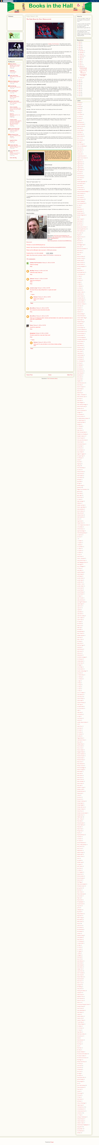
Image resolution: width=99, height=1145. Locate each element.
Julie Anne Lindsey (81, 615)
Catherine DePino (80, 302)
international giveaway (81, 533)
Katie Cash (79, 637)
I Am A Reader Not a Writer (83, 525)
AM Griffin (79, 152)
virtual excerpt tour (81, 1111)
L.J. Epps (79, 681)
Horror (78, 519)
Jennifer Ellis (79, 582)
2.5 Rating (79, 102)
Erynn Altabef (80, 452)
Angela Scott (79, 166)
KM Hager (79, 665)
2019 (79, 83)
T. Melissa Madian (80, 1024)
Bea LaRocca (33, 308)
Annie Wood (79, 185)
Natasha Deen (80, 854)
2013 (79, 94)
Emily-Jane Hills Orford (82, 440)
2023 (79, 47)
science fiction (80, 971)
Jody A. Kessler (80, 598)
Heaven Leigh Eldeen (81, 507)
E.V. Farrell (79, 428)
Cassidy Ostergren (80, 300)
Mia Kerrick (79, 799)
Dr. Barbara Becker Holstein (82, 418)
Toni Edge (79, 1073)
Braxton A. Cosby (80, 258)
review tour (79, 925)
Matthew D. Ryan (80, 787)
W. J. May (79, 1115)
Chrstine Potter (80, 341)
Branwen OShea (80, 256)
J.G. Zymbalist (80, 546)
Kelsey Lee (79, 653)
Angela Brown (80, 162)
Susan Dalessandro (81, 1010)
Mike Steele (79, 821)
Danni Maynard (80, 373)
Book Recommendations (81, 248)
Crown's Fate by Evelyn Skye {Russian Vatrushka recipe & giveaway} (15, 109)
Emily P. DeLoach (80, 438)
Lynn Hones (79, 728)
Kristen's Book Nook (14, 145)
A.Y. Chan (79, 120)
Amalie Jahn (79, 154)
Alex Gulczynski (80, 140)
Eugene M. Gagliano (81, 454)
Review (78, 923)
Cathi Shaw (79, 306)
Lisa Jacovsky (80, 714)
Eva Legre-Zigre (80, 456)
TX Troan (79, 1097)
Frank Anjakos (80, 475)
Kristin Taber (79, 667)
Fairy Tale (79, 462)
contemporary (80, 349)
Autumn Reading (80, 201)
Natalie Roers (79, 850)
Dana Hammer (80, 371)
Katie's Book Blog (13, 157)
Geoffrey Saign (80, 485)
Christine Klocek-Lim (81, 331)
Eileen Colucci (79, 430)
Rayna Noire (79, 915)
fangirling (79, 464)
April (81, 63)
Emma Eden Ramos (81, 444)
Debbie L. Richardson (81, 394)
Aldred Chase (79, 134)
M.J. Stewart (79, 734)
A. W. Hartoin (79, 114)
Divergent (79, 412)
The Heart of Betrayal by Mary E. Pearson (14, 97)
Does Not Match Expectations (15, 87)
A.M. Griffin (79, 118)
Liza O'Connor (79, 718)
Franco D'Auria (80, 473)
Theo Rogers (79, 1059)
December (82, 51)
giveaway (40, 255)
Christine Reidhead (81, 337)
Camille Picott (80, 294)
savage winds (79, 969)
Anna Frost (79, 173)
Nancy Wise (79, 848)
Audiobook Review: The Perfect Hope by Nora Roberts (15, 147)
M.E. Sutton (79, 732)
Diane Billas (79, 400)
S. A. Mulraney (80, 941)
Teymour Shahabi (80, 1052)
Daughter (79, 381)
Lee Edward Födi (80, 706)
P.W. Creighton (80, 872)
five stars (79, 469)
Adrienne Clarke (80, 126)
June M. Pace (79, 619)
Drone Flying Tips (13, 72)
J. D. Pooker (79, 540)
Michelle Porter (80, 815)
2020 (79, 81)
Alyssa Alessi (79, 150)
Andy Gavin (79, 160)
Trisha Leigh (79, 1093)
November (82, 52)
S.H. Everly (79, 947)
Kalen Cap (79, 627)
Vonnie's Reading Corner (14, 81)
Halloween (79, 503)
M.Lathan (79, 736)
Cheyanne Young (80, 321)
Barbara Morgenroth (81, 215)
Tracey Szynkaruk (80, 1087)
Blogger (52, 1142)
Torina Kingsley (80, 1081)
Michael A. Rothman (81, 801)
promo (78, 907)
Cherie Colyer (79, 319)
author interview (80, 199)
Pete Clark (79, 890)
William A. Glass (80, 1123)
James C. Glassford (81, 558)
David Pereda (79, 389)
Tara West (79, 1042)
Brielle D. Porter (80, 264)
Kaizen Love (79, 625)
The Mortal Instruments (82, 1057)
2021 (79, 80)
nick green (79, 864)
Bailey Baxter (79, 209)
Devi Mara (79, 398)
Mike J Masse (80, 819)
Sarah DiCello (79, 963)
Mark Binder (79, 771)
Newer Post (29, 374)
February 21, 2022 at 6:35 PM (39, 325)
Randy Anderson (80, 913)
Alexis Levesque (80, 144)
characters (79, 312)
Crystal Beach (80, 357)
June (81, 59)
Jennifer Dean (80, 580)
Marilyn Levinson (80, 765)
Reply (31, 266)
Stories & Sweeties (13, 107)
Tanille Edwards (80, 1040)
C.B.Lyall (78, 282)
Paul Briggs (79, 882)
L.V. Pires (79, 690)
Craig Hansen (79, 353)
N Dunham (79, 836)
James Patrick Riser (81, 560)
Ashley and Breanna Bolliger (82, 191)
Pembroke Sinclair (80, 886)
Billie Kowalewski (80, 231)
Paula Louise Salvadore (81, 884)
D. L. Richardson (80, 361)
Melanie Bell (79, 793)
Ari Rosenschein (80, 189)
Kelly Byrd (79, 647)
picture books (79, 896)
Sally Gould (79, 957)
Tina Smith (79, 1067)
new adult (79, 860)
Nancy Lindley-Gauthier (81, 844)
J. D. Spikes (79, 542)
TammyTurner (80, 1036)
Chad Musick (79, 310)
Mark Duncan (80, 775)
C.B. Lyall (79, 278)
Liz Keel (78, 716)
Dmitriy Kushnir (80, 416)
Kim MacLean (80, 659)
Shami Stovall (80, 975)
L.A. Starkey (79, 677)
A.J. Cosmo (79, 116)
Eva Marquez (79, 458)
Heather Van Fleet (80, 505)
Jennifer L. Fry (80, 584)
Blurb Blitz (79, 240)
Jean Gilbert (79, 570)
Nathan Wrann (80, 856)
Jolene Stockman (80, 600)
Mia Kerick (79, 797)
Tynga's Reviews (13, 95)
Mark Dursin (79, 777)
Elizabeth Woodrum (81, 436)
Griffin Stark (79, 497)
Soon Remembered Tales (15, 128)
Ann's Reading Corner (14, 90)
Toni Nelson (79, 1075)
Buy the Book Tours (81, 272)
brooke (78, 268)
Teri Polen (79, 1050)
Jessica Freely (80, 590)
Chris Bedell (79, 323)
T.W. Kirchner (80, 1028)
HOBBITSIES (12, 70)
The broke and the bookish (82, 1054)
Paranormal (79, 874)
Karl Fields (79, 629)
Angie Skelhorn (80, 169)
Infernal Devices (80, 529)
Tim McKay (79, 1063)
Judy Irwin (79, 608)
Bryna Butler (79, 270)
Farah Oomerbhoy (80, 467)
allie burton (79, 148)
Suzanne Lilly (79, 1018)
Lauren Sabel (79, 700)
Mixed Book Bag (13, 86)
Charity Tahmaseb (80, 315)
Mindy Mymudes (80, 823)
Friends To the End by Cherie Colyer (83, 69)
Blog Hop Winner (80, 237)
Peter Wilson (79, 892)
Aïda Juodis (79, 128)
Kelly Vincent (79, 651)
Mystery (79, 833)
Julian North (79, 613)
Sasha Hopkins (80, 967)
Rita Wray (32, 270)
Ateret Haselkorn (80, 193)
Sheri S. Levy (79, 982)
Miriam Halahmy (80, 825)
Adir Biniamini (80, 122)
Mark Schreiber (80, 781)
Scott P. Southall (80, 973)
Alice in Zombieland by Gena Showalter (15, 136)
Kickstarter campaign (81, 657)
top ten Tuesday (80, 1079)
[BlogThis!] (48, 253)
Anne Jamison (80, 177)
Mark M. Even (80, 779)
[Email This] (47, 253)
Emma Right (79, 446)
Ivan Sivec (79, 537)
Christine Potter (80, 335)
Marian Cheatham (80, 754)
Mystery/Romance (80, 834)
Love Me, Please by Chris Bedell (83, 75)
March (81, 65)
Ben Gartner (79, 223)
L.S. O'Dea (79, 685)
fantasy (78, 465)
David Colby (79, 385)
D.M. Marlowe (80, 369)
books (78, 254)
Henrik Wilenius (80, 511)
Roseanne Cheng (80, 935)
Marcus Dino (79, 748)
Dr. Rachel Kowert (80, 420)
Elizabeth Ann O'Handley (82, 434)
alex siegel (79, 142)
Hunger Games (80, 523)
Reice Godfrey (80, 919)
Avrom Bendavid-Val (81, 203)
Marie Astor (79, 762)
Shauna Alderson (80, 977)
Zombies (79, 1132)
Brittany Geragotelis (81, 266)
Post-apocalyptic (80, 902)
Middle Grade (79, 817)
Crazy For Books (80, 355)
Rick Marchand (80, 929)
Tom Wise (79, 1071)
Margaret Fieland (80, 752)
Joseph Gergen (80, 604)
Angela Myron (80, 164)
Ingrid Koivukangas (81, 531)
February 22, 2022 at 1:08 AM (42, 333)
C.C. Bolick (79, 284)
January (81, 77)
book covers (79, 246)
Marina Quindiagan (81, 767)
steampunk (79, 992)
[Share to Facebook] (51, 253)
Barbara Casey (80, 213)
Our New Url (12, 141)
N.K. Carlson (79, 840)
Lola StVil (79, 720)
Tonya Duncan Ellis (80, 1077)
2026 (79, 42)
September (82, 56)
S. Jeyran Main (80, 943)
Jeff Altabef (79, 576)
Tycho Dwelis (79, 1099)
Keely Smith (79, 643)
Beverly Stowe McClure (81, 227)
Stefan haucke (80, 994)
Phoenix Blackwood (80, 894)
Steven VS (79, 1002)
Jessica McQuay (80, 592)
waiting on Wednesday (81, 1117)
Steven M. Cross (80, 1000)
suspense (79, 1014)
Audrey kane (79, 195)
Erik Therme (79, 448)
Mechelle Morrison (80, 791)
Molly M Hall (79, 829)
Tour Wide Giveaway (81, 1085)
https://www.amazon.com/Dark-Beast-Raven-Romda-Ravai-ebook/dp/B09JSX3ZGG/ (48, 247)
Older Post (70, 374)
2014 (79, 92)
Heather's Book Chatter (14, 101)
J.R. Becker (79, 552)
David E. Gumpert (80, 387)
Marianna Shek (80, 758)
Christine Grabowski (81, 329)
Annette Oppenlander (81, 181)
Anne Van (79, 179)
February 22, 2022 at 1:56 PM (44, 296)
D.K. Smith (79, 367)
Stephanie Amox (80, 996)
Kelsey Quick (79, 655)
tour (78, 1083)
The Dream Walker (81, 1056)
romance (79, 933)
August (81, 57)
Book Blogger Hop (80, 244)
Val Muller (79, 1101)
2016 (79, 88)
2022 (79, 49)
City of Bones (79, 343)
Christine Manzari (80, 333)
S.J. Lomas (79, 949)
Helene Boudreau (80, 509)
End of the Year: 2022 (14, 82)
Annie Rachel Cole (80, 183)
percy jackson (79, 888)
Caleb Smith (79, 290)
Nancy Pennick (80, 846)
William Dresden (80, 1121)
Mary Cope (79, 785)
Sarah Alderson (80, 961)
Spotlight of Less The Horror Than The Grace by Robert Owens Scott (15, 66)
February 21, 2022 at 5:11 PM (42, 315)
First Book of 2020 (13, 92)
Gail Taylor (79, 479)
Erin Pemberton (80, 450)
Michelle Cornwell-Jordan (82, 813)
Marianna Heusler (80, 756)
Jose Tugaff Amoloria (81, 602)
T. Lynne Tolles (80, 1022)
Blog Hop (78, 235)
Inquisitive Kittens (13, 140)
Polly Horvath (79, 900)
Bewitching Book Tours (81, 229)
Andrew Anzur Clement (82, 158)
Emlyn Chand (79, 442)
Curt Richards (80, 359)
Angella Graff (79, 168)
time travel (79, 1065)
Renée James (80, 921)
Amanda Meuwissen (81, 156)
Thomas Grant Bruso (81, 1061)
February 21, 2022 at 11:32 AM (41, 278)
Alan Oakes (79, 132)
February (81, 66)
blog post (79, 239)
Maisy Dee (79, 742)
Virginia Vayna (80, 1105)
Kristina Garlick (80, 669)
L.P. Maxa (79, 683)
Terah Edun (79, 1048)
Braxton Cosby (80, 260)
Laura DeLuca (80, 696)
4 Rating (78, 108)
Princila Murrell (80, 904)
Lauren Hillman (80, 698)
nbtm (78, 858)
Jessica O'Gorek (80, 594)
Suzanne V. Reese (80, 1020)
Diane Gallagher (80, 402)
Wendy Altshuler (80, 1119)
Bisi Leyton (79, 233)
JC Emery (79, 568)
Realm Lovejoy (80, 917)
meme (78, 795)
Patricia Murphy (80, 878)
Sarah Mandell (80, 965)
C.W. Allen (79, 288)
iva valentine (79, 535)
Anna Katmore (80, 175)
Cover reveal (79, 351)
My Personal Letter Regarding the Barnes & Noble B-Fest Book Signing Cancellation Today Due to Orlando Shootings (15, 123)
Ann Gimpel (79, 171)
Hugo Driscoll (79, 521)
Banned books (80, 211)
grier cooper (79, 495)
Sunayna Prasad (80, 1006)
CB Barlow (79, 308)
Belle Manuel (79, 221)
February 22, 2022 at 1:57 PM (44, 342)
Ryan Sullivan (79, 939)
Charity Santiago (80, 314)
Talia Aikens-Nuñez (81, 1034)
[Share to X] (49, 253)
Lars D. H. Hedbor (80, 692)
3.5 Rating (79, 106)
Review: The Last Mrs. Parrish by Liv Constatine (15, 103)
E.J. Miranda (79, 426)
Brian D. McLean (80, 262)
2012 (79, 95)
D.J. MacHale (79, 365)
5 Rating (79, 112)
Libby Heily (79, 712)
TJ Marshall (79, 1069)
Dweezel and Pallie (80, 422)
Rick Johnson (79, 927)
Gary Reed (79, 481)
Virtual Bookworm (80, 1109)
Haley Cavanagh (80, 501)
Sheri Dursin (79, 981)
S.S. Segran (79, 951)
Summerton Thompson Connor (83, 1004)
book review (79, 250)
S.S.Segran (79, 955)
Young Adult (79, 1127)
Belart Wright (80, 219)
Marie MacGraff (80, 763)
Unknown (32, 278)
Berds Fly (12, 114)
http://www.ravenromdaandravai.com (61, 235)
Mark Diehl (79, 773)
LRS (78, 724)
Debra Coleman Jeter (81, 396)
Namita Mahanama (81, 842)
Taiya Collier (79, 1032)
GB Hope (78, 483)
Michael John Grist (81, 807)
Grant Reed (79, 493)
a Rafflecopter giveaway (51, 250)
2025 (79, 44)
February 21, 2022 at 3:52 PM (44, 287)
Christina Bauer (80, 327)
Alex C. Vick (79, 138)
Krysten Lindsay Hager (81, 671)
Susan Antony (80, 1008)
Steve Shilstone (80, 998)
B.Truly (78, 207)
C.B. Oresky (79, 280)
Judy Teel (79, 610)
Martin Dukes (80, 783)
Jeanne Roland (80, 574)
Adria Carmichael (80, 124)
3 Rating (79, 104)
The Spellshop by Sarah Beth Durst (15, 77)
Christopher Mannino (81, 339)
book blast (79, 243)
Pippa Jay (79, 898)
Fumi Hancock (80, 477)
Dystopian (79, 424)
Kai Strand (79, 623)
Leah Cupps (79, 704)
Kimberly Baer (80, 661)
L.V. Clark (79, 688)
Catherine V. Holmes (81, 304)
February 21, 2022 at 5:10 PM (42, 308)
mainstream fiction (81, 740)
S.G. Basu (79, 945)
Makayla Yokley (80, 744)
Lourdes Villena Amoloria (82, 722)
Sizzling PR (79, 984)
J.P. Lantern (79, 550)
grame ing (79, 491)
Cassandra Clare (80, 298)
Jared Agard (79, 564)
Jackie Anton (79, 556)
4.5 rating (79, 110)
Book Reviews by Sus (14, 134)
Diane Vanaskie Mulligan (82, 404)
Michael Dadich (80, 803)
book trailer (79, 252)
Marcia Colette (80, 746)
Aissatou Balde (80, 130)
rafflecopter (79, 909)
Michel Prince (79, 811)
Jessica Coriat (80, 588)
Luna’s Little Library (14, 75)
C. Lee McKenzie (80, 274)
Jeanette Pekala (80, 572)
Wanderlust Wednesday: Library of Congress (14, 130)
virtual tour (79, 1113)
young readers (80, 1129)
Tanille (78, 1038)
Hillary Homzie (80, 513)
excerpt (78, 460)
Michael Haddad (80, 805)
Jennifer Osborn (80, 586)
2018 (79, 85)
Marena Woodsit (80, 750)
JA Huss (79, 554)
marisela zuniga (33, 287)
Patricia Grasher (80, 876)
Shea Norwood (80, 979)
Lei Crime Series (80, 708)
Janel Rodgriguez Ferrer (82, 562)
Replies (32, 294)
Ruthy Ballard (80, 937)
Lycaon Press (79, 726)
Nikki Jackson (80, 866)
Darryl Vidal (79, 379)
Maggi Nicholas (80, 738)
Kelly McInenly (80, 649)
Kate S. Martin (80, 633)
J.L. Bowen (79, 548)
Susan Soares (79, 1012)
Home (49, 374)
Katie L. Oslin (79, 639)
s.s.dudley (79, 953)
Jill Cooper (79, 596)
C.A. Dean (79, 276)
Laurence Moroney (80, 702)
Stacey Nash (79, 988)
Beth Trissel (79, 225)
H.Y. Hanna (79, 499)
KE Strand (79, 641)
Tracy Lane (79, 1089)
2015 (79, 90)
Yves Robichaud (80, 1131)
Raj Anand (79, 911)
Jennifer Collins (80, 578)
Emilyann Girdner (13, 119)
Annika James (80, 187)
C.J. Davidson (79, 286)
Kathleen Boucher (80, 635)
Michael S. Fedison (80, 809)
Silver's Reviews (13, 64)
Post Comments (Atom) (52, 378)
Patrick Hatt (79, 880)
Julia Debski (79, 612)
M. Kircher (79, 730)
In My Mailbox (80, 527)
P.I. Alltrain (79, 870)
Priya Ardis (79, 906)
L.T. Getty (79, 687)
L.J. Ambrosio (80, 679)
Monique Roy (79, 831)
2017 (79, 87)
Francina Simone (80, 471)
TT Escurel (79, 1095)
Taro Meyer (79, 1044)
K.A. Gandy (79, 621)
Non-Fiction (79, 868)
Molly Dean (79, 827)
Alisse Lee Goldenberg (81, 146)
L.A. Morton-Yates (80, 675)
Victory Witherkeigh (81, 1103)
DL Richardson (80, 414)
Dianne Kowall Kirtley (81, 406)
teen (78, 1046)
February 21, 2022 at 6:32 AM (48, 262)
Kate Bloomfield (80, 631)
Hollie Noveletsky (80, 517)
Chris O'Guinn (80, 325)
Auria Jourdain (80, 197)
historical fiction (80, 515)
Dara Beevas (79, 375)
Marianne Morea (80, 759)
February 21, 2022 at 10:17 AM (41, 270)
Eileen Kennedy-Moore (81, 432)
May (80, 61)
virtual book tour (57, 255)
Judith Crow (79, 606)
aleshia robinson (80, 136)
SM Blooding (79, 986)
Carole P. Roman (80, 296)
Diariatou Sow (80, 408)
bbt (78, 217)
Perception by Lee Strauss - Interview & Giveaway (15, 153)
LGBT (78, 710)
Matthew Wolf (80, 789)
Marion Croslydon (80, 769)
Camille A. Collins (80, 292)
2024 (79, 45)
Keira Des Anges (80, 645)
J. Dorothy (79, 544)
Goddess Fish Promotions (53, 43)
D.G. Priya (79, 363)
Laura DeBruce (80, 694)
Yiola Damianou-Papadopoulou (82, 1125)
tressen (78, 1091)
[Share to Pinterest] (52, 253)
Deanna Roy (79, 392)
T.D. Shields (79, 1026)
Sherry (31, 325)
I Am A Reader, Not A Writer (14, 151)
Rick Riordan (79, 931)
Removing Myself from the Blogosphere (15, 115)
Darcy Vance (79, 377)
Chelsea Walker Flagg (81, 318)
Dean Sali (79, 390)
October (81, 54)
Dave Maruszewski (34, 255)
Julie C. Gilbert (80, 617)
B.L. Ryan (79, 205)
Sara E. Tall (79, 959)
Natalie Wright (80, 852)
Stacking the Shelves (81, 990)
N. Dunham (79, 838)
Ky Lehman (79, 673)
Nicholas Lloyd (80, 862)
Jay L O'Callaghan (80, 566)
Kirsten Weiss (80, 663)
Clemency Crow (80, 347)
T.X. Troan (79, 1030)
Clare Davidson (80, 345)
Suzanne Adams (80, 1016)
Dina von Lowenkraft (81, 410)
